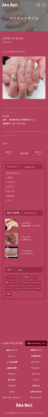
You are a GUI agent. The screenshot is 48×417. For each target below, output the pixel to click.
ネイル (34, 277)
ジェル (17, 288)
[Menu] (44, 4)
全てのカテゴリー (14, 173)
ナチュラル (27, 288)
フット (9, 200)
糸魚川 (27, 277)
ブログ (5, 144)
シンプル (9, 288)
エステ (27, 283)
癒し (7, 283)
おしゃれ (37, 288)
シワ (20, 283)
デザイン (10, 186)
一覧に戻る (24, 153)
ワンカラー (11, 182)
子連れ (8, 294)
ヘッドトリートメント (14, 277)
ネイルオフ (36, 283)
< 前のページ (9, 153)
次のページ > (39, 153)
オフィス (10, 191)
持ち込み (10, 195)
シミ (13, 283)
